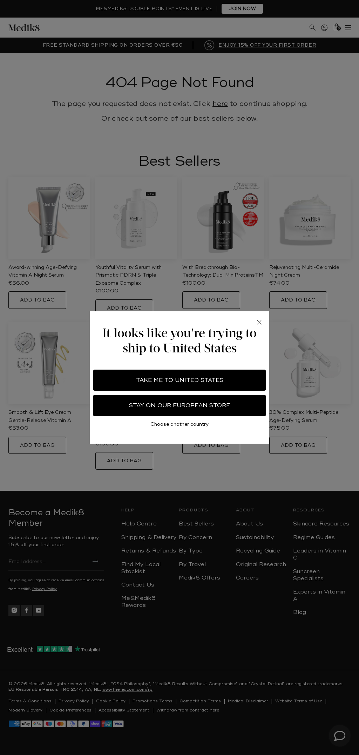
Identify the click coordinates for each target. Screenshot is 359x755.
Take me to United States (179, 380)
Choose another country (179, 424)
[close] (259, 322)
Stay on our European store (179, 405)
